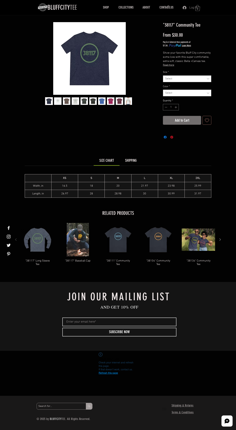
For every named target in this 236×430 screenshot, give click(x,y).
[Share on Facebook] (165, 137)
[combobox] (187, 78)
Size (166, 72)
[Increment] (176, 107)
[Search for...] (89, 406)
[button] (106, 7)
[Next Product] (220, 239)
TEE (62, 7)
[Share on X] (178, 137)
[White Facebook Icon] (8, 228)
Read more (168, 65)
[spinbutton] (171, 107)
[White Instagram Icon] (8, 236)
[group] (118, 248)
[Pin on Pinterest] (172, 137)
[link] (106, 160)
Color (166, 86)
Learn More (186, 45)
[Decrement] (165, 107)
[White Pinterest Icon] (8, 254)
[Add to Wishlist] (206, 120)
